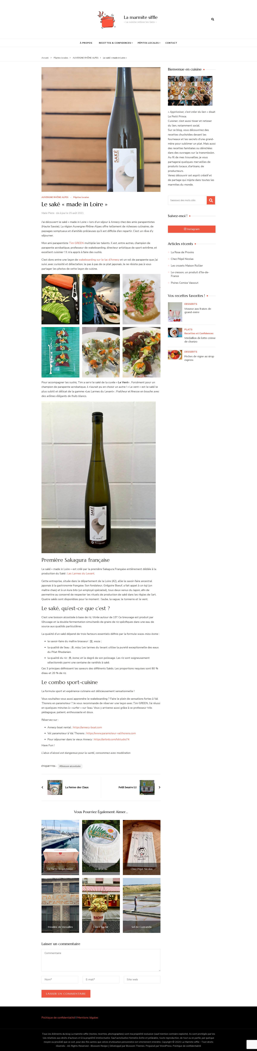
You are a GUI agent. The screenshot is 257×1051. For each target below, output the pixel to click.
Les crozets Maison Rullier (187, 265)
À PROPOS (86, 43)
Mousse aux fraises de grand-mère (197, 310)
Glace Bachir (100, 927)
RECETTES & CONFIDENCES (115, 43)
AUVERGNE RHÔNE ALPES (54, 197)
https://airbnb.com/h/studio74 (111, 739)
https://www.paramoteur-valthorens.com (111, 733)
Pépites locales (81, 197)
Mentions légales (87, 1017)
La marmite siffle (141, 17)
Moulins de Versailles (60, 927)
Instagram (193, 229)
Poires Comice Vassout (184, 283)
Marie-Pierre (47, 213)
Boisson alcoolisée (71, 766)
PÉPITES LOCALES (148, 43)
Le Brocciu (101, 869)
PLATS (188, 329)
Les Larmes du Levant (80, 573)
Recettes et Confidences (198, 333)
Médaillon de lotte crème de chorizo (200, 339)
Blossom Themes (135, 1046)
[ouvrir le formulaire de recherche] (213, 19)
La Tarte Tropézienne (60, 869)
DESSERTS (190, 304)
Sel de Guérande (142, 927)
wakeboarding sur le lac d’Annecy (99, 259)
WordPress (166, 1046)
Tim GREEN (76, 243)
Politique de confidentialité (58, 1017)
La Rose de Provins (182, 252)
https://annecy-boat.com (87, 727)
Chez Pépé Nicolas (142, 869)
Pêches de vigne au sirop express (199, 358)
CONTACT (171, 43)
